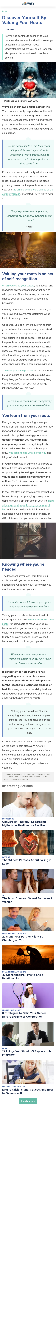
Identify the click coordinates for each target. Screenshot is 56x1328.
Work (4, 1048)
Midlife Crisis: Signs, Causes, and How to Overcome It (27, 1091)
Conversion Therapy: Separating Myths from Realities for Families (24, 823)
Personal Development (13, 1087)
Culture (5, 11)
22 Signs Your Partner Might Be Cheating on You (22, 938)
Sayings (6, 857)
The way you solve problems (18, 370)
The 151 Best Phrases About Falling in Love (26, 861)
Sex (4, 895)
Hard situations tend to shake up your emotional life (28, 505)
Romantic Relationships (14, 934)
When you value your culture (18, 285)
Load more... (28, 1101)
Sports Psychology (11, 1010)
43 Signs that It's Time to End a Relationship (22, 976)
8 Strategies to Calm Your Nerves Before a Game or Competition (24, 1014)
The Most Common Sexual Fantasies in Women (27, 900)
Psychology (8, 819)
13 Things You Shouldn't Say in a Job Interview (26, 1053)
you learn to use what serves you (27, 452)
